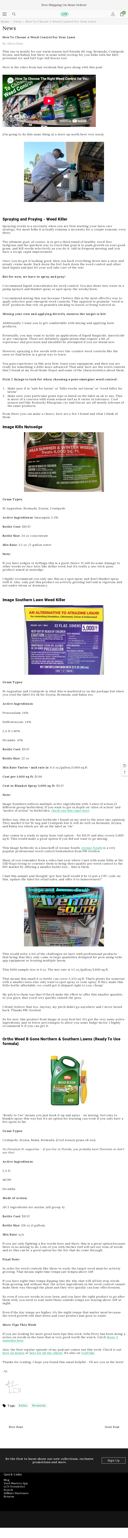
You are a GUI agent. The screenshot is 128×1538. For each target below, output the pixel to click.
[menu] (4, 14)
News (17, 21)
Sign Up (114, 1460)
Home (5, 21)
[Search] (14, 14)
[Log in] (113, 14)
